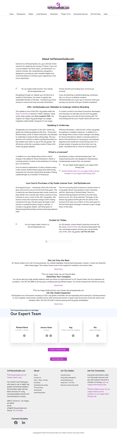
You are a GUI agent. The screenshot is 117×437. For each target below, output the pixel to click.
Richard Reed (72, 227)
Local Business (41, 14)
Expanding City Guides (41, 385)
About (36, 375)
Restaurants (21, 14)
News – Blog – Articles (41, 380)
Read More (58, 269)
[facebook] (16, 422)
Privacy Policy (38, 387)
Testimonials (38, 390)
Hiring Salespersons (67, 380)
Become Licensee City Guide (69, 385)
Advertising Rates (39, 392)
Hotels (30, 14)
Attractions (54, 14)
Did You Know (96, 14)
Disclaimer (37, 382)
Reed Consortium (22, 114)
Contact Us (37, 377)
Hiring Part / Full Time (67, 382)
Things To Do (65, 14)
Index (106, 14)
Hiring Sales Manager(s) (68, 377)
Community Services (80, 14)
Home (11, 14)
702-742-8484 (18, 410)
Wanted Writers (66, 375)
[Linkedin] (24, 335)
